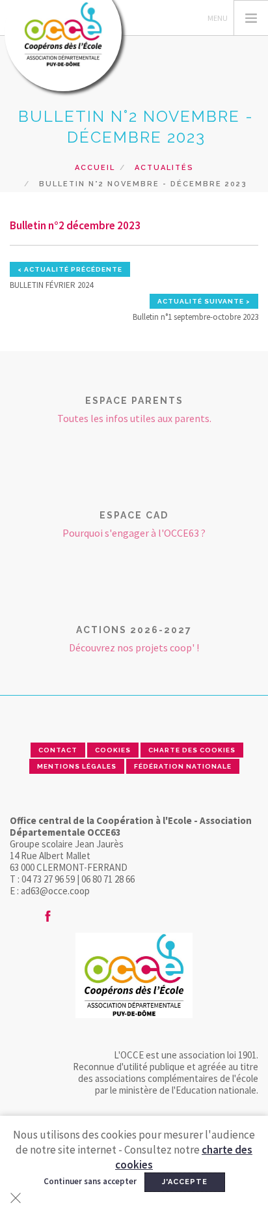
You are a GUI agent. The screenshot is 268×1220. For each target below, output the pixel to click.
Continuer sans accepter (90, 1181)
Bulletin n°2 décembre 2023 (75, 225)
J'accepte (185, 1182)
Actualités (164, 167)
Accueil (95, 167)
